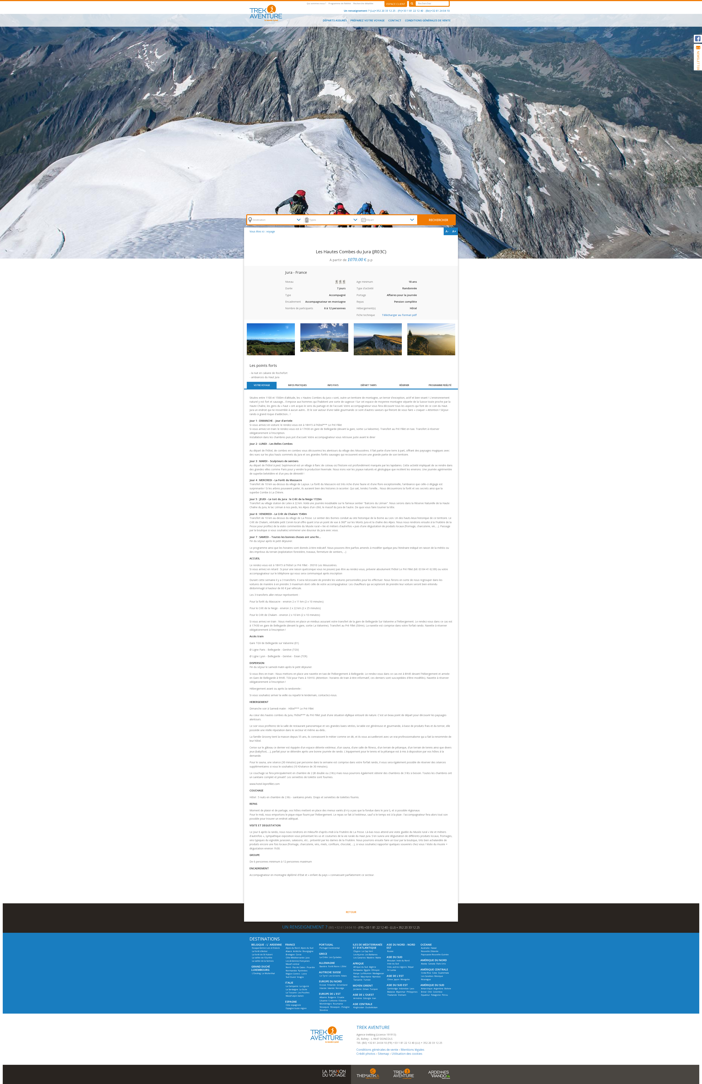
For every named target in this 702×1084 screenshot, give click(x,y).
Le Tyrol (324, 975)
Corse (298, 954)
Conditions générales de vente (428, 20)
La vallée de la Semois (262, 960)
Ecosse (323, 984)
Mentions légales (412, 1050)
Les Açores (358, 954)
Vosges (300, 977)
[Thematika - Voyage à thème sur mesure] (367, 1073)
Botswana (358, 970)
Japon (396, 979)
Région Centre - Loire (296, 973)
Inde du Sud (393, 963)
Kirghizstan (358, 1007)
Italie (289, 982)
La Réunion (366, 973)
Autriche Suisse (330, 972)
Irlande (323, 988)
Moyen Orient (363, 985)
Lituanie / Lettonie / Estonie (333, 1000)
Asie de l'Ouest (363, 994)
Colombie (437, 991)
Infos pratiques (297, 385)
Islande (331, 988)
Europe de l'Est (330, 993)
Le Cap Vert (367, 951)
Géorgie (367, 998)
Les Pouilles (303, 992)
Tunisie (367, 979)
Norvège (340, 988)
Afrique (358, 963)
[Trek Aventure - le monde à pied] (267, 12)
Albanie (323, 997)
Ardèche (297, 951)
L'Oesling (256, 973)
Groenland (342, 984)
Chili (430, 991)
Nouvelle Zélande (429, 951)
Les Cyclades (335, 957)
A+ (454, 231)
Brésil (424, 991)
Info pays (333, 385)
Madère (370, 957)
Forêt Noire (333, 966)
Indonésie (404, 988)
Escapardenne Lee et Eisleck (266, 947)
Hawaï (434, 947)
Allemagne (327, 963)
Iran (374, 998)
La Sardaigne (292, 989)
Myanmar (400, 991)
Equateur (425, 994)
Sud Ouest (291, 977)
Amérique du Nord (433, 960)
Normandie (291, 970)
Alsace (289, 951)
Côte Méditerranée (295, 957)
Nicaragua (426, 979)
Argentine (438, 988)
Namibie (376, 976)
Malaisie (391, 991)
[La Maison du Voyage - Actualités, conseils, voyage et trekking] (334, 1071)
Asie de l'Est (395, 976)
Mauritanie (366, 976)
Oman (366, 989)
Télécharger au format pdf (399, 315)
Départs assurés (335, 20)
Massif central (292, 964)
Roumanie (338, 1003)
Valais (344, 975)
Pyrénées (302, 970)
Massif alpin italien (295, 995)
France (290, 944)
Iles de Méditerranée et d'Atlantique (367, 946)
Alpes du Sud (307, 947)
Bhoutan (391, 960)
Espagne (291, 1001)
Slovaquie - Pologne (340, 1007)
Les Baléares (371, 954)
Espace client (395, 4)
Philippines (412, 991)
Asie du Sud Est (397, 985)
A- (447, 231)
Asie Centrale (362, 1004)
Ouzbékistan (371, 1007)
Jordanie (357, 989)
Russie (390, 951)
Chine (390, 979)
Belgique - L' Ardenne (266, 944)
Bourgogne (308, 951)
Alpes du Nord (293, 947)
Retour (351, 912)
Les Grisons (334, 975)
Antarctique (427, 988)
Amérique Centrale (434, 969)
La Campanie (292, 986)
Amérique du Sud (432, 985)
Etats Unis (441, 963)
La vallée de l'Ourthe (262, 957)
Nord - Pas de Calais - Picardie (300, 967)
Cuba (434, 972)
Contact (394, 20)
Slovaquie (324, 1007)
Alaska (424, 963)
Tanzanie (357, 979)
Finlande (331, 984)
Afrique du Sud (360, 967)
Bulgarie (332, 997)
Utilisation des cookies (407, 1054)
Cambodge (392, 988)
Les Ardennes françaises (298, 960)
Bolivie (447, 988)
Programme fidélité (440, 385)
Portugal (326, 944)
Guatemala (443, 972)
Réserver (404, 385)
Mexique (438, 976)
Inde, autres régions (397, 967)
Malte (378, 957)
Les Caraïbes (427, 976)
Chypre (357, 951)
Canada (431, 963)
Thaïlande (392, 994)
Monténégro (326, 1003)
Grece (323, 953)
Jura (308, 957)
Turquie (374, 989)
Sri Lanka (391, 970)
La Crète (324, 957)
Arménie (357, 998)
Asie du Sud (394, 957)
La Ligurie (304, 986)
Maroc (356, 976)
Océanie (426, 944)
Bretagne (290, 954)
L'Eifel (343, 966)
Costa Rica (426, 972)
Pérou (445, 994)
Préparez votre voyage (367, 20)
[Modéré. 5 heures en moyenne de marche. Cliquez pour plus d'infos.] (336, 282)
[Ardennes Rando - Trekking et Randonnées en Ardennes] (439, 1073)
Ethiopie (375, 970)
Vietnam (402, 994)
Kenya (356, 973)
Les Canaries (359, 957)
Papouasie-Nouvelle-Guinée (435, 954)
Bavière (323, 966)
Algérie (372, 967)
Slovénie (324, 1010)
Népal (411, 967)
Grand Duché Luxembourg (260, 968)
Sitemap (383, 1054)
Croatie (340, 997)
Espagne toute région (296, 1008)
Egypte (367, 970)
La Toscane (291, 992)
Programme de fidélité (340, 3)
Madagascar (378, 973)
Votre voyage (262, 385)
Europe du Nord (330, 981)
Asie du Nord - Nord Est (401, 946)
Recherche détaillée (363, 3)
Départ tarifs (369, 385)
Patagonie (436, 994)
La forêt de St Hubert (262, 954)
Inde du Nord (403, 960)
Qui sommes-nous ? (316, 3)
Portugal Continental (330, 947)
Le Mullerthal (268, 973)
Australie (425, 947)
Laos (412, 988)
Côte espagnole (293, 1005)
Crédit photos (365, 1054)
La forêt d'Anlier (260, 951)
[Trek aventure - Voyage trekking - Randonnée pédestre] (403, 1073)
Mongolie (405, 979)
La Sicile (303, 989)
